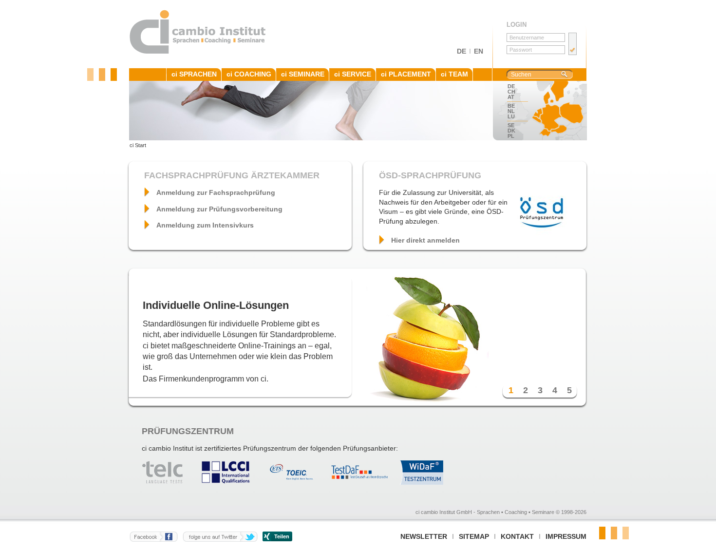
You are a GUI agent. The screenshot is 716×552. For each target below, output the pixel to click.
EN (478, 51)
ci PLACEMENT (406, 74)
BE (511, 106)
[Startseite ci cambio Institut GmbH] (198, 52)
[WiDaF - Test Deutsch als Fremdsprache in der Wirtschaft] (426, 482)
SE (511, 125)
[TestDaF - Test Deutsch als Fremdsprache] (363, 482)
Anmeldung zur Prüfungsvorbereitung (219, 209)
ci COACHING (248, 74)
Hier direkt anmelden (425, 240)
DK (511, 130)
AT (511, 97)
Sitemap (474, 536)
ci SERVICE (352, 74)
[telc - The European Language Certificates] (170, 482)
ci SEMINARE (302, 74)
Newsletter (423, 536)
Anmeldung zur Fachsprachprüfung (215, 192)
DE (461, 51)
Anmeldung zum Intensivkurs (205, 225)
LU (511, 116)
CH (511, 92)
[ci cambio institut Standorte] (555, 110)
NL (511, 111)
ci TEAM (454, 74)
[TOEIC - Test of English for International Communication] (295, 482)
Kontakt (517, 536)
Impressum (566, 536)
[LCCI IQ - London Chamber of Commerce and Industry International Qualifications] (231, 482)
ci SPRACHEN (194, 74)
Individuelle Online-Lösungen (216, 305)
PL (511, 136)
